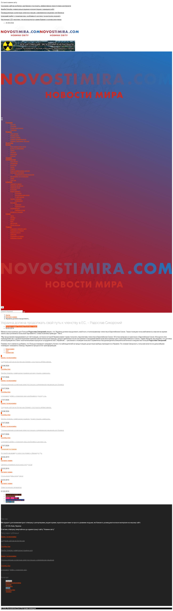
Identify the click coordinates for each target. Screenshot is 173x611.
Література (13, 163)
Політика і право (31, 326)
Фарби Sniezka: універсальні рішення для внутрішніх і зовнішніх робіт (27, 9)
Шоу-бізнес (14, 161)
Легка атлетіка (15, 225)
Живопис (18, 204)
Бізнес (8, 145)
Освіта (12, 169)
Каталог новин (15, 137)
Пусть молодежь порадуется (12, 476)
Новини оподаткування (18, 139)
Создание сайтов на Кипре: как (13, 541)
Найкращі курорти (16, 238)
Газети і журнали (16, 199)
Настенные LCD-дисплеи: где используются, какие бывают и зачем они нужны (31, 19)
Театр (12, 178)
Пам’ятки (13, 234)
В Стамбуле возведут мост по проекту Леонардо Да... (21, 453)
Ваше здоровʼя (15, 191)
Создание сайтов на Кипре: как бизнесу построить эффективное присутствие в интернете (36, 6)
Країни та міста (15, 232)
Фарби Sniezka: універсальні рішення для (17, 550)
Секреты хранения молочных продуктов (16, 464)
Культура (13, 165)
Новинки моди (15, 188)
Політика (9, 143)
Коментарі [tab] (10, 352)
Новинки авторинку (16, 186)
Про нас (13, 124)
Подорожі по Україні (17, 231)
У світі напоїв (19, 197)
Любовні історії (20, 210)
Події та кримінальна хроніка (20, 171)
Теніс (12, 216)
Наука (12, 167)
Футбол (12, 218)
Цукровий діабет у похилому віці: (14, 570)
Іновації (13, 156)
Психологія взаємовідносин (24, 174)
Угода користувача (16, 128)
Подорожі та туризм (17, 236)
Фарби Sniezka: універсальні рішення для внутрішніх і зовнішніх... (25, 373)
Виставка (13, 203)
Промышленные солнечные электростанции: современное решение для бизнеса (32, 13)
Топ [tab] (7, 351)
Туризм (9, 227)
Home (8, 315)
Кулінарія (13, 189)
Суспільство (11, 160)
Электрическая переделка (11, 487)
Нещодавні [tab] (10, 349)
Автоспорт (13, 223)
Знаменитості (15, 208)
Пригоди (13, 180)
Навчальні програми (17, 173)
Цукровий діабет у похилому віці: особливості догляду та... (23, 396)
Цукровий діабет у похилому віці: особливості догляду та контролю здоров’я (30, 16)
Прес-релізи (14, 134)
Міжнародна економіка (18, 147)
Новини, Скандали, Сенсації (19, 141)
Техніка (9, 158)
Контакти (13, 130)
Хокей (12, 219)
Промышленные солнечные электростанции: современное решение (27, 560)
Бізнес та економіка (17, 148)
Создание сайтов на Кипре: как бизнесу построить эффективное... (26, 362)
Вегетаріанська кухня (22, 195)
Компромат (19, 201)
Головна (9, 123)
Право (12, 150)
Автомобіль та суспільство (19, 176)
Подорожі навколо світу (18, 229)
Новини (9, 132)
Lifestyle (9, 182)
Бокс (12, 221)
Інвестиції (13, 154)
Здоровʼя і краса (15, 184)
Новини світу (14, 135)
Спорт (8, 214)
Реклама (13, 126)
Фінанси (13, 152)
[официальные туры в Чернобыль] (38, 50)
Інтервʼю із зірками (16, 212)
